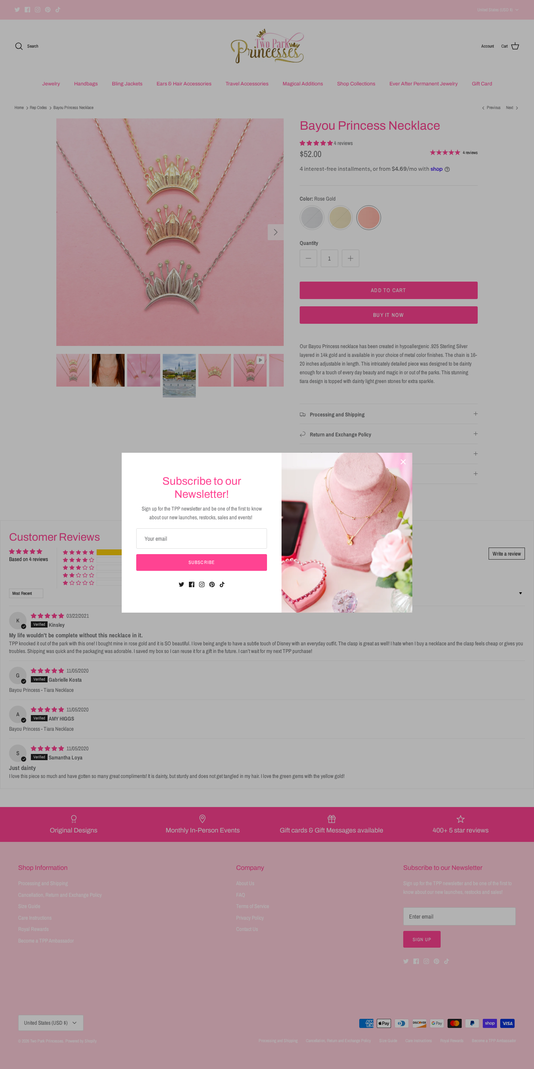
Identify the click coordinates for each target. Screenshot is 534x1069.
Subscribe (201, 562)
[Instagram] (202, 584)
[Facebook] (191, 584)
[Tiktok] (222, 584)
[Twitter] (181, 584)
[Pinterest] (212, 584)
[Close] (403, 462)
